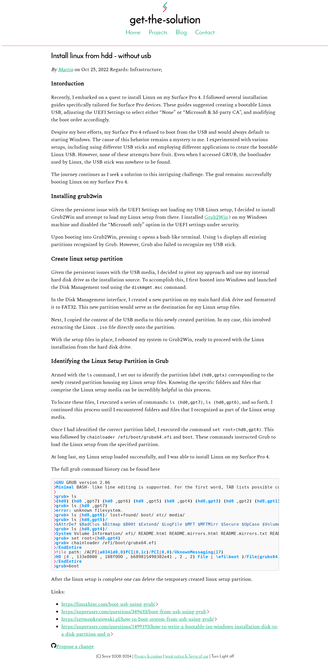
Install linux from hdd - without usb (101, 56)
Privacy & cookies (148, 657)
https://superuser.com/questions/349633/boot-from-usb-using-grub (133, 612)
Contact (205, 33)
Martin (65, 69)
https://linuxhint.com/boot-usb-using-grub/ (108, 604)
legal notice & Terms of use (186, 657)
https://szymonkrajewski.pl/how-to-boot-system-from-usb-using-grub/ (137, 619)
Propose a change (75, 646)
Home (133, 33)
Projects (158, 33)
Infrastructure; (146, 69)
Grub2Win (216, 217)
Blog (181, 33)
